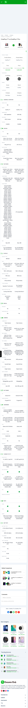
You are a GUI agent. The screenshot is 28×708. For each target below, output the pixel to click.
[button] (1, 2)
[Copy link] (18, 612)
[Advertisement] (14, 18)
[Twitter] (4, 691)
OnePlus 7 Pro (20, 47)
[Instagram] (6, 691)
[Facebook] (8, 691)
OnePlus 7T (7, 47)
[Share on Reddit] (16, 612)
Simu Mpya (7, 95)
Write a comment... (7, 597)
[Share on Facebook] (8, 612)
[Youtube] (2, 691)
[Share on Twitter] (11, 612)
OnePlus (7, 87)
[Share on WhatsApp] (13, 612)
